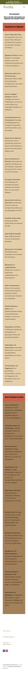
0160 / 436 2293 (14, 1)
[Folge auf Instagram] (7, 651)
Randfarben (5, 668)
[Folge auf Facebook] (4, 651)
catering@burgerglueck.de (9, 637)
